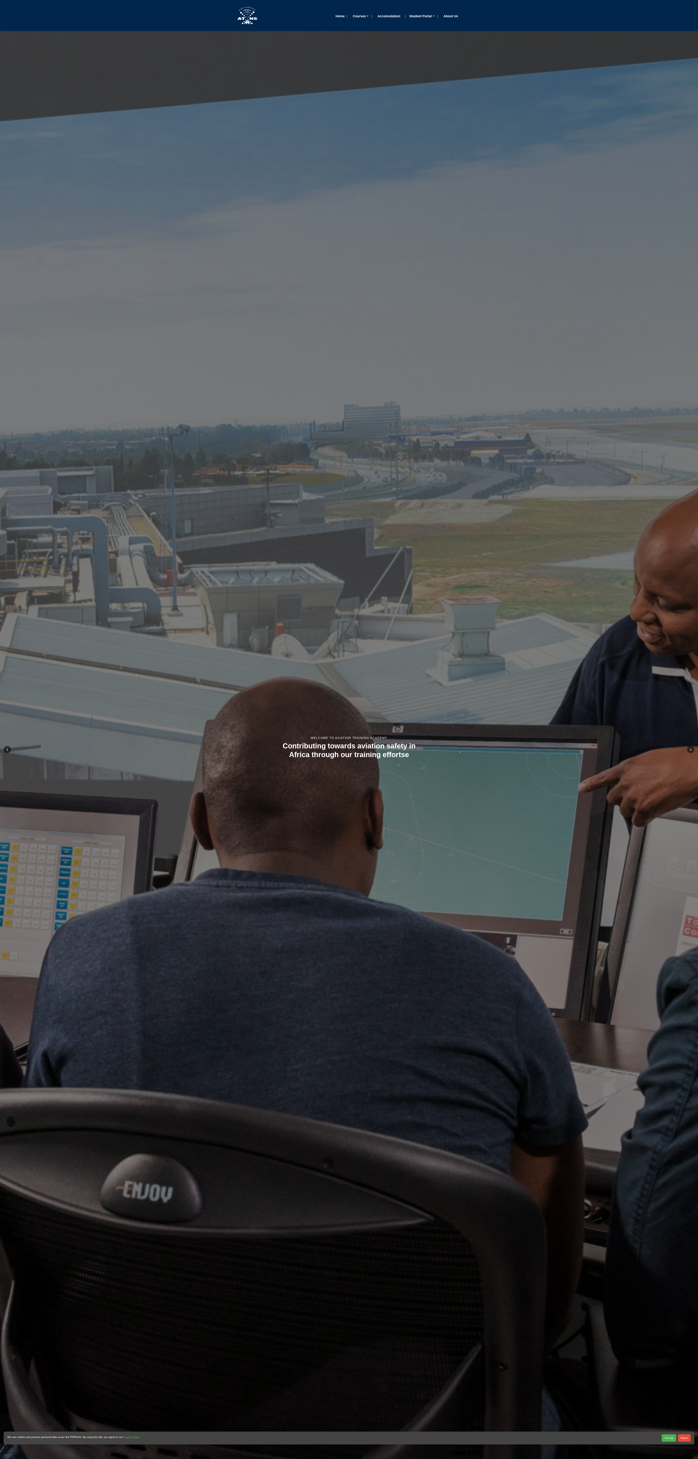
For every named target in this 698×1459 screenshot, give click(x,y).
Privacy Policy (131, 1437)
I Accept (668, 1437)
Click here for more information (349, 757)
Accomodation (389, 16)
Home (340, 16)
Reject (684, 1437)
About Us (451, 16)
